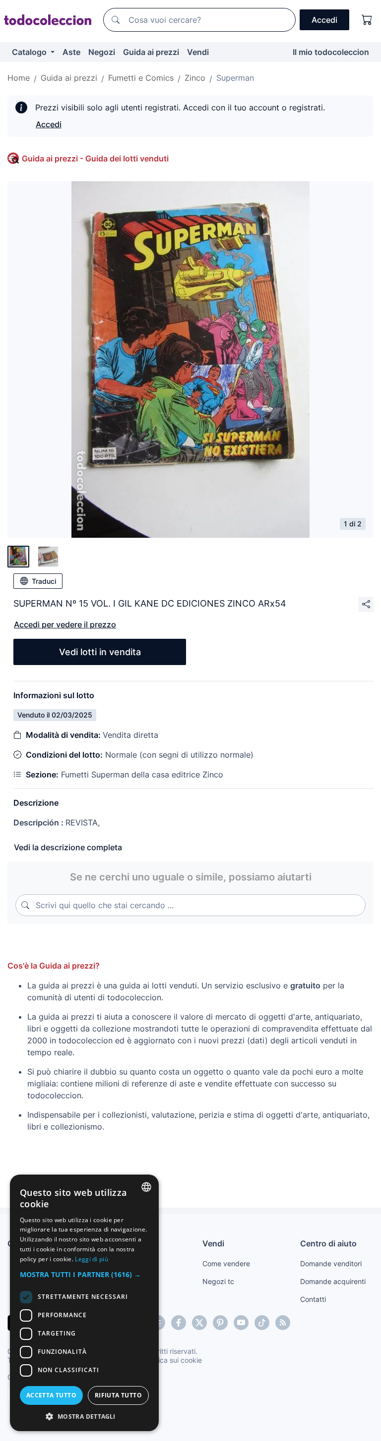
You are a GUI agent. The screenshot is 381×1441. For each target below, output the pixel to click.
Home (18, 78)
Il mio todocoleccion (331, 52)
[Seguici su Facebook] (178, 1322)
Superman (235, 78)
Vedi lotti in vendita (100, 652)
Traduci (44, 581)
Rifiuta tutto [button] (118, 1395)
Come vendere (226, 1263)
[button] (84, 1274)
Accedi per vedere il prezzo (65, 624)
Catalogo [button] (30, 52)
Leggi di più (91, 1259)
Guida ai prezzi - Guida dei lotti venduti (95, 158)
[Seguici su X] (199, 1322)
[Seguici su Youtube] (241, 1322)
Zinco (195, 78)
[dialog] (84, 1303)
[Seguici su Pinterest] (220, 1322)
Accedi (49, 124)
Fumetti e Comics (141, 78)
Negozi (101, 52)
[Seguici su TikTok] (261, 1322)
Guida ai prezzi (151, 52)
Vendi (198, 52)
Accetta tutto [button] (51, 1395)
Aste (71, 52)
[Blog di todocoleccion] (282, 1322)
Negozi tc (218, 1281)
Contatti (313, 1299)
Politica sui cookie (173, 1360)
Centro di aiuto (328, 1243)
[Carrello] (367, 19)
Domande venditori (331, 1263)
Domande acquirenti (333, 1281)
